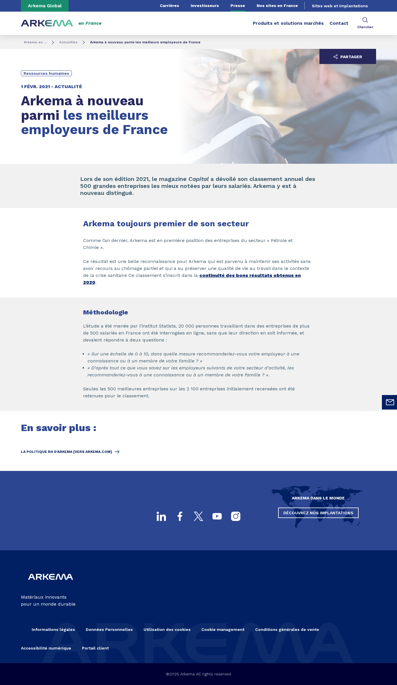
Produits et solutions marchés (288, 23)
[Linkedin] (161, 516)
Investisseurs (205, 5)
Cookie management (222, 629)
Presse (237, 5)
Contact (339, 23)
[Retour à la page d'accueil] (47, 23)
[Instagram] (235, 516)
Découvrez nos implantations (318, 512)
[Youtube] (217, 516)
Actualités (68, 42)
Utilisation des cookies (167, 629)
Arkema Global (45, 5)
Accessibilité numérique (46, 648)
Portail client (95, 648)
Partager (350, 56)
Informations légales (53, 629)
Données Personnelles (109, 629)
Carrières (169, 5)
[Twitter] (198, 516)
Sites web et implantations (340, 5)
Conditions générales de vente (287, 629)
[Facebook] (180, 516)
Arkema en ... (35, 42)
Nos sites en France (277, 5)
